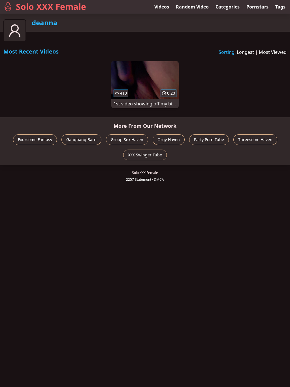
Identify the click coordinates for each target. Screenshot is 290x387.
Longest (245, 52)
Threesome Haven (255, 139)
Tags (280, 7)
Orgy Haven (168, 139)
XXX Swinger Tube (145, 155)
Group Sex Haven (127, 139)
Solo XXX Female (51, 6)
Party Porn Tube (209, 139)
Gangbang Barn (81, 139)
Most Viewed (273, 52)
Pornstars (257, 7)
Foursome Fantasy (35, 139)
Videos (161, 7)
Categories (228, 7)
